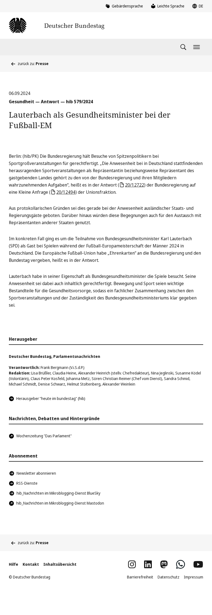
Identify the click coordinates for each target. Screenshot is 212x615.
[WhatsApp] (180, 564)
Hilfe (13, 564)
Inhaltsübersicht (59, 564)
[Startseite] (56, 25)
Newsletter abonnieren (36, 473)
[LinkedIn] (148, 564)
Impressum (193, 577)
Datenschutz (168, 577)
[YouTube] (198, 564)
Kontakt (31, 564)
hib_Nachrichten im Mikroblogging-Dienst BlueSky (58, 493)
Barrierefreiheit (140, 577)
